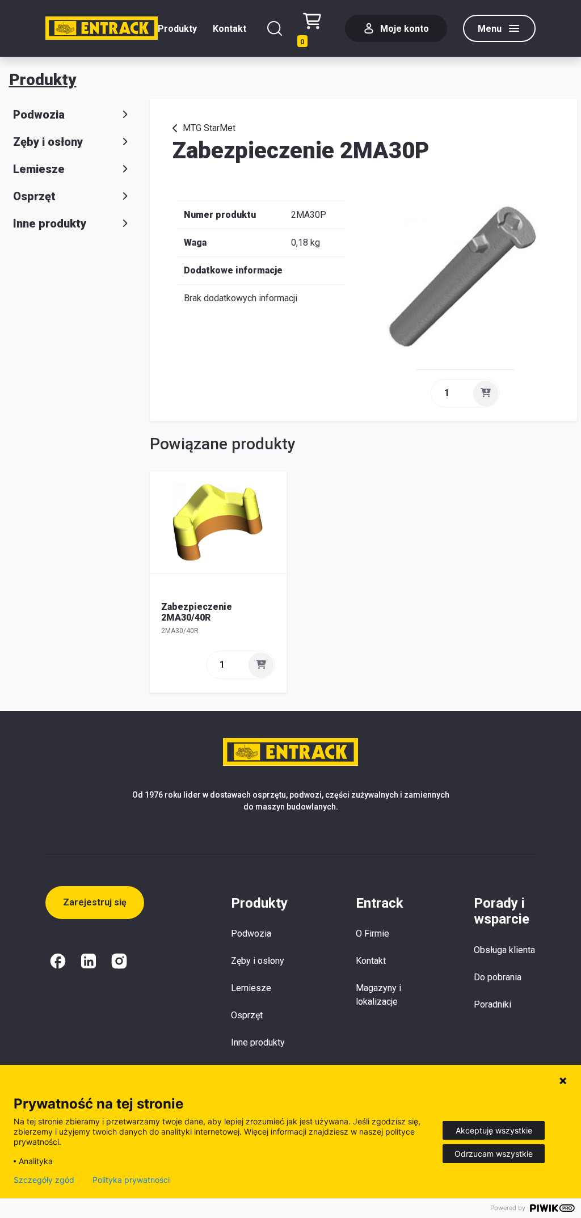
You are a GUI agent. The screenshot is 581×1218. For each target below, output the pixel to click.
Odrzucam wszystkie (493, 1153)
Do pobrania (497, 977)
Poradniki (492, 1004)
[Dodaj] (485, 393)
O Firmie (372, 933)
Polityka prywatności (131, 1180)
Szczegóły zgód (44, 1180)
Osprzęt (34, 196)
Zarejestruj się (95, 902)
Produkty (177, 28)
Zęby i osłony (48, 142)
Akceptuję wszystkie (494, 1130)
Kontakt (229, 28)
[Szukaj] (274, 28)
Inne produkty (49, 223)
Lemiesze (39, 169)
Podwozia (39, 114)
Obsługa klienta (504, 950)
